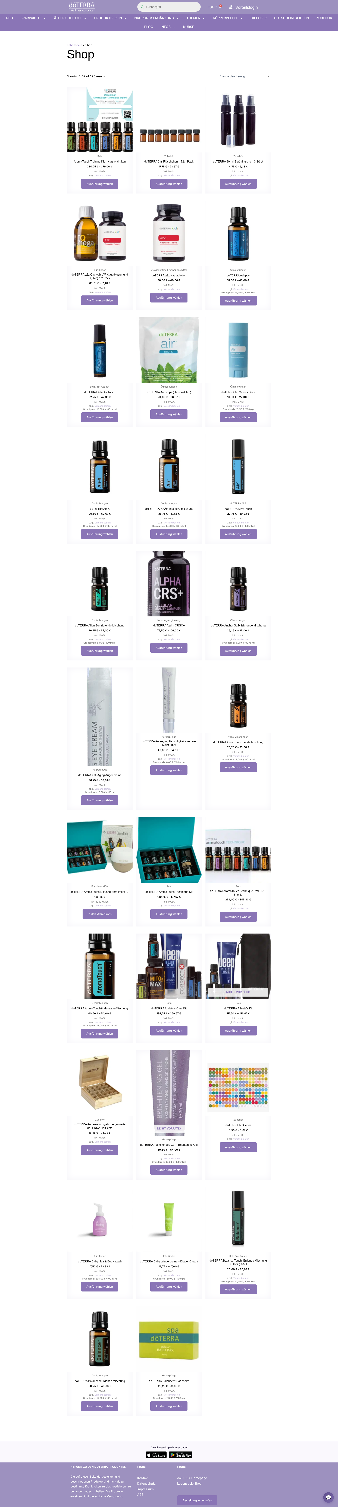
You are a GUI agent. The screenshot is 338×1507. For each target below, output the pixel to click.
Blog (148, 27)
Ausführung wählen (99, 184)
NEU (9, 18)
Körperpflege (225, 18)
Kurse (188, 27)
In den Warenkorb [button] (100, 914)
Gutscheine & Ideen (291, 18)
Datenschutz (146, 1483)
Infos (166, 27)
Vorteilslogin (246, 7)
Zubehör (324, 18)
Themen (193, 18)
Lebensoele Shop (189, 1483)
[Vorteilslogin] (231, 7)
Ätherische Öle (68, 18)
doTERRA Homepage (192, 1478)
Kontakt (143, 1478)
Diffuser (259, 18)
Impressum (145, 1489)
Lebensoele (74, 45)
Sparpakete (30, 18)
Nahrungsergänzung (154, 18)
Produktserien (108, 18)
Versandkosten (103, 175)
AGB (140, 1494)
